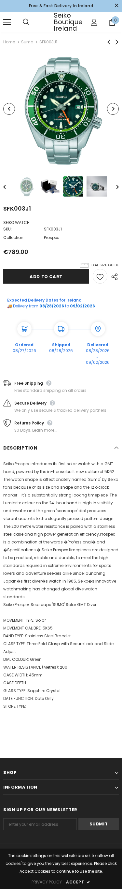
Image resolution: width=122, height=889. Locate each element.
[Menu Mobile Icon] (7, 22)
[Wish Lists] (100, 276)
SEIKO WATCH (16, 222)
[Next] (113, 109)
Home (9, 42)
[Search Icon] (32, 22)
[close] (116, 6)
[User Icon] (94, 22)
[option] (61, 109)
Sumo (27, 42)
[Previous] (9, 109)
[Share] (113, 276)
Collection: (13, 237)
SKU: (7, 229)
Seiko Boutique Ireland (62, 22)
